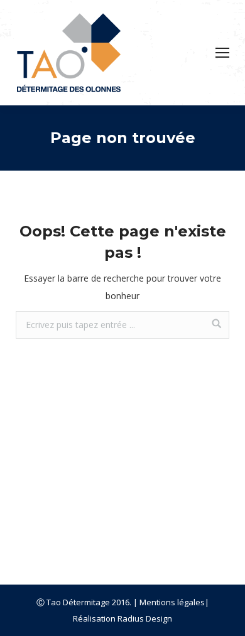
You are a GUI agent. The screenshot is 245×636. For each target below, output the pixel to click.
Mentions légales (172, 602)
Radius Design (144, 618)
